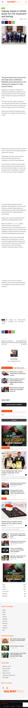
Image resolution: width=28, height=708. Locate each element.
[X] (6, 22)
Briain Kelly (5, 19)
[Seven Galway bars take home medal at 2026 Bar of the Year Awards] (14, 460)
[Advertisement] (14, 60)
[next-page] (5, 395)
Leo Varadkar (10, 321)
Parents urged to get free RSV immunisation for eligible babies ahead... (18, 535)
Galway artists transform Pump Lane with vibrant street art (17, 389)
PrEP (16, 321)
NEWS (6, 5)
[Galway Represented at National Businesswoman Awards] (5, 485)
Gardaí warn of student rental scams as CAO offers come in (18, 373)
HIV (15, 319)
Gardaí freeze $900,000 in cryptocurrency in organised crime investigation (17, 550)
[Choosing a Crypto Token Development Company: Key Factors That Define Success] (5, 492)
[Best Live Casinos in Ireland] (5, 648)
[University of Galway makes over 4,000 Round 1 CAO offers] (5, 557)
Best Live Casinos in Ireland (17, 646)
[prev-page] (2, 395)
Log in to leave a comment (14, 404)
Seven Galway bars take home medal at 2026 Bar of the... (11, 472)
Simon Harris (15, 223)
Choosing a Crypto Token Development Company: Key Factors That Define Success (17, 492)
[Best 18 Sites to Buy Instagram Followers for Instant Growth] (5, 640)
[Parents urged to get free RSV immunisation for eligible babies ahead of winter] (5, 380)
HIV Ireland (4, 321)
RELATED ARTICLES (7, 368)
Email (2, 414)
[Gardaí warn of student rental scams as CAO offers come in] (5, 373)
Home (2, 5)
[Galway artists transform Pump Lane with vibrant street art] (5, 389)
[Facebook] (2, 22)
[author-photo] (14, 356)
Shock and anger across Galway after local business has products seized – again (18, 655)
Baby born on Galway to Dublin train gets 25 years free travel (7, 342)
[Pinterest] (9, 22)
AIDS (7, 319)
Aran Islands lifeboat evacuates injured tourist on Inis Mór (20, 342)
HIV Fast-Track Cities (21, 319)
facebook (11, 319)
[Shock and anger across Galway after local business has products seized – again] (5, 655)
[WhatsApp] (13, 22)
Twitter (3, 323)
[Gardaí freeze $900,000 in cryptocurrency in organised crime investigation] (5, 550)
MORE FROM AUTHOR (19, 368)
